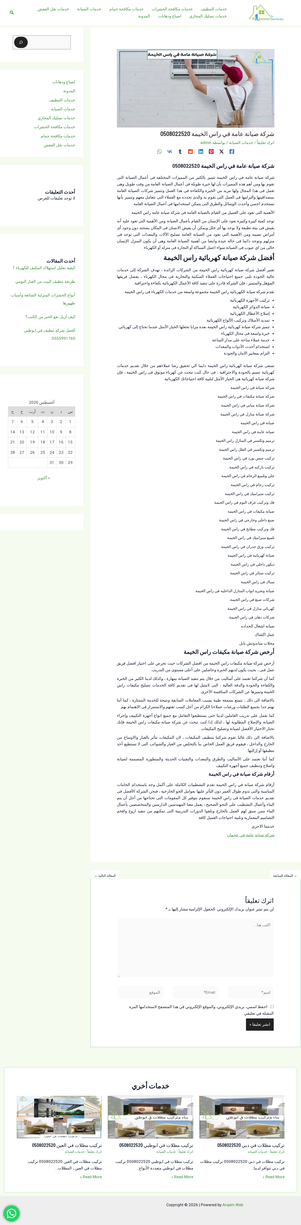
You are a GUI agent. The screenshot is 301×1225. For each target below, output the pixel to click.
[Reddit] (190, 151)
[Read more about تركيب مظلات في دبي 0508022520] (242, 1116)
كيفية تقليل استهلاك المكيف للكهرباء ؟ (44, 267)
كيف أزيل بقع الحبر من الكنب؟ (50, 316)
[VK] (169, 151)
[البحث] (21, 42)
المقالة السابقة (285, 876)
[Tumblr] (180, 151)
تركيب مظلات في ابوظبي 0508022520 (156, 1145)
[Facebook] (232, 151)
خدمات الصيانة (241, 142)
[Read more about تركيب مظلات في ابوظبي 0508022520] (150, 1116)
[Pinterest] (211, 151)
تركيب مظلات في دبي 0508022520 (251, 1145)
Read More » (274, 1176)
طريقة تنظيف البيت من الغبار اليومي (45, 281)
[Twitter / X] (221, 151)
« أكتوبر (43, 477)
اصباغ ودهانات (63, 82)
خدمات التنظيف (62, 99)
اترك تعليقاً (265, 142)
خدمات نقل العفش (59, 145)
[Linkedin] (200, 151)
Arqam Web (232, 1204)
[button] (11, 13)
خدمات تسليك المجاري (56, 118)
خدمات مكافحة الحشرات (54, 126)
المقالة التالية (105, 876)
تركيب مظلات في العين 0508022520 (67, 1145)
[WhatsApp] (159, 151)
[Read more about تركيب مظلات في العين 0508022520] (59, 1116)
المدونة (69, 90)
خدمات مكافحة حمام (58, 135)
